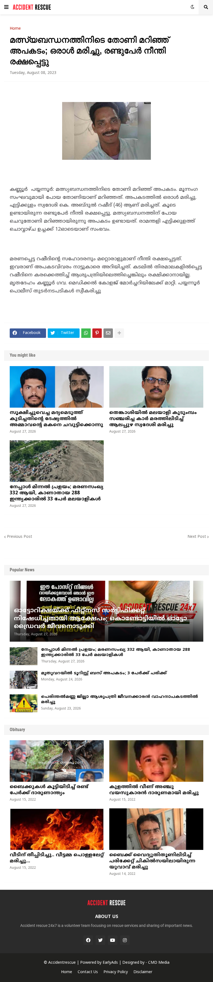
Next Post (196, 536)
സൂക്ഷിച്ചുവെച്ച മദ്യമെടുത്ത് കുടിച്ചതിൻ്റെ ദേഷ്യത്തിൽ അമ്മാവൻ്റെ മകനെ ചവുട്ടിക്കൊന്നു (56, 419)
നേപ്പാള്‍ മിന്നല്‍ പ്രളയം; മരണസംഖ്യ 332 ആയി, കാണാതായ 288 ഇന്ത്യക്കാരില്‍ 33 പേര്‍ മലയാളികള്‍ (56, 493)
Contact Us (88, 972)
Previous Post (19, 536)
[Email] (108, 333)
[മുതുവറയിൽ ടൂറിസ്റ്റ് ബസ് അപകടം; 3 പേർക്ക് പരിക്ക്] (23, 680)
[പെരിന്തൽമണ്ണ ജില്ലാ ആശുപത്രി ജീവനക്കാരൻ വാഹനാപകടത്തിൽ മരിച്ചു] (23, 703)
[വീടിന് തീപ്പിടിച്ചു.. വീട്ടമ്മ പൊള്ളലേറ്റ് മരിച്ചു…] (57, 829)
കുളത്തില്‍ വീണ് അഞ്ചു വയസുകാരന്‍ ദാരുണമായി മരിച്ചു (154, 790)
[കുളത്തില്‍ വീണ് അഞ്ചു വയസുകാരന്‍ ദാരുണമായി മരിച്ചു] (156, 761)
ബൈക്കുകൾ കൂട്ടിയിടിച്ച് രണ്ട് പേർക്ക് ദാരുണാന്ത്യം (49, 790)
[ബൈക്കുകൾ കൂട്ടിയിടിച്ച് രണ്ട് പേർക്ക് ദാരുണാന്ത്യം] (57, 761)
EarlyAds (110, 962)
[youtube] (112, 940)
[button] (6, 7)
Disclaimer (142, 972)
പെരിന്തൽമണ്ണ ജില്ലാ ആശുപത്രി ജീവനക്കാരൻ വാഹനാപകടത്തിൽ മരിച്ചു (119, 699)
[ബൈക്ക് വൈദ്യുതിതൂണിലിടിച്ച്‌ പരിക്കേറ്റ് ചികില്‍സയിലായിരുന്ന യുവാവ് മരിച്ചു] (156, 829)
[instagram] (125, 940)
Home (15, 29)
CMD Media (158, 962)
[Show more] (119, 333)
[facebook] (88, 940)
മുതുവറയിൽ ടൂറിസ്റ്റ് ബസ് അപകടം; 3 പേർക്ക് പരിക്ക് (104, 673)
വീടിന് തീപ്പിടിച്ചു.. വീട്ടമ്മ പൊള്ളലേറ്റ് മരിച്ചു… (57, 858)
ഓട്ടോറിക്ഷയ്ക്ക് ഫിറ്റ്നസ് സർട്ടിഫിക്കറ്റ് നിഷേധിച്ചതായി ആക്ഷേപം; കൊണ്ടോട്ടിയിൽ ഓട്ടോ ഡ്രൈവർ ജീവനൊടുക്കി (100, 618)
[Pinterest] (97, 333)
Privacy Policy (115, 972)
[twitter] (100, 940)
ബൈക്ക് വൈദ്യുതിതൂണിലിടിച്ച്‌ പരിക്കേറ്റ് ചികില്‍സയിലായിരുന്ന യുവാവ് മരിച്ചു (152, 861)
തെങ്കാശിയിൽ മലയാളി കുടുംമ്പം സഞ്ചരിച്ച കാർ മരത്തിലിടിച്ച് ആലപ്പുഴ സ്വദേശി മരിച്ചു (153, 419)
